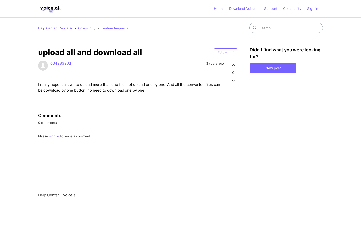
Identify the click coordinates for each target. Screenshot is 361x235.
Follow (222, 52)
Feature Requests (115, 28)
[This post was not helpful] (233, 80)
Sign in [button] (312, 8)
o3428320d (60, 63)
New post (273, 68)
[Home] (50, 8)
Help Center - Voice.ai (55, 28)
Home (218, 8)
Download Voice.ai (243, 8)
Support (270, 8)
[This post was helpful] (233, 65)
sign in (54, 136)
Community (292, 8)
